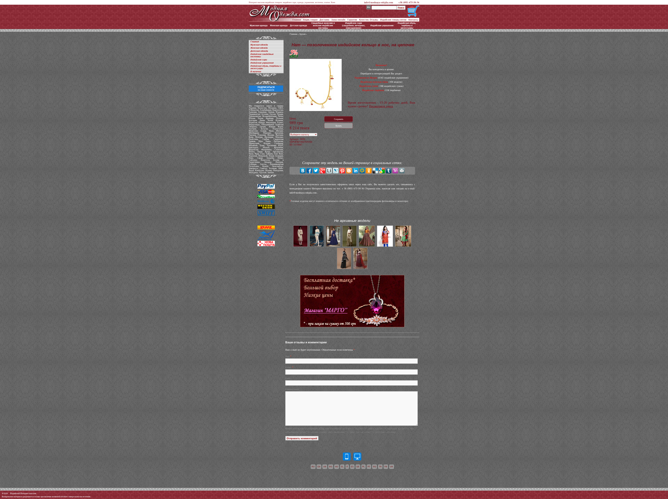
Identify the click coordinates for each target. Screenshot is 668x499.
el (342, 466)
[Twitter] (316, 170)
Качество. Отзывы (368, 19)
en (318, 466)
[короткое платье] (385, 245)
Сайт (287, 378)
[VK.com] (302, 170)
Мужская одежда (259, 25)
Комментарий (292, 389)
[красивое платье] (403, 245)
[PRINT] (402, 170)
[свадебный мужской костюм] (300, 245)
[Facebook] (309, 170)
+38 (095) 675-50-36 (408, 2)
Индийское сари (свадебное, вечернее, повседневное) (353, 25)
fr (385, 466)
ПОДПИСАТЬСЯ (266, 88)
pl (363, 466)
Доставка (324, 19)
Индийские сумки (368, 86)
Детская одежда (298, 25)
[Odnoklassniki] (369, 170)
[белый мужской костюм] (317, 245)
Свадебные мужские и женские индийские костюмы (323, 25)
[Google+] (322, 170)
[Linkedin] (355, 170)
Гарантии (352, 19)
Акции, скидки (310, 19)
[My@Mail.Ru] (362, 170)
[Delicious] (375, 170)
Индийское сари (258, 60)
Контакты (413, 19)
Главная (296, 19)
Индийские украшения (381, 25)
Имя (287, 356)
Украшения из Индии (365, 77)
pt (369, 466)
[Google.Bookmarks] (382, 170)
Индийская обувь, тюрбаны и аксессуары (407, 25)
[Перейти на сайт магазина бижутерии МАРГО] (352, 326)
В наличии (255, 71)
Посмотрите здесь (381, 106)
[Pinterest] (342, 170)
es (352, 466)
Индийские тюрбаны (373, 90)
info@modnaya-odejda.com (378, 2)
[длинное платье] (367, 245)
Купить (339, 125)
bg (330, 466)
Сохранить (338, 119)
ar (324, 466)
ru (313, 466)
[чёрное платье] (344, 268)
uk (391, 466)
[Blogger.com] (349, 170)
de (357, 466)
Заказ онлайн (338, 19)
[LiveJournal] (336, 170)
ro (374, 466)
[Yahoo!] (395, 170)
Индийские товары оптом (393, 19)
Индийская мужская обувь (374, 81)
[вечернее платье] (333, 245)
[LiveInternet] (329, 170)
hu (336, 466)
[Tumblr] (388, 170)
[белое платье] (349, 245)
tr (380, 466)
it (347, 466)
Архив (302, 33)
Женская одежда (279, 25)
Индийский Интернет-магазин (23, 493)
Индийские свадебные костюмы (262, 55)
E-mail (288, 367)
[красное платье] (360, 268)
